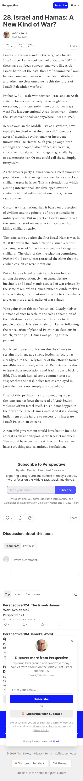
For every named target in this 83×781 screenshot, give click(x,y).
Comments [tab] (12, 546)
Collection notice (65, 753)
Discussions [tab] (32, 594)
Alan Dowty (19, 33)
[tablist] (19, 546)
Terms (49, 753)
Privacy (37, 753)
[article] (41, 615)
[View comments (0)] (20, 46)
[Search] (76, 594)
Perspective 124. (14, 615)
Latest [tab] (18, 594)
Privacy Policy (41, 730)
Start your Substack (31, 763)
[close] (72, 641)
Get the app (60, 763)
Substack (22, 773)
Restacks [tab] (28, 546)
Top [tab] (7, 594)
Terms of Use (60, 722)
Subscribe (61, 5)
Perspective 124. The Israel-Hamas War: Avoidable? (31, 607)
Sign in (75, 5)
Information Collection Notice (49, 726)
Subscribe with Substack (44, 714)
